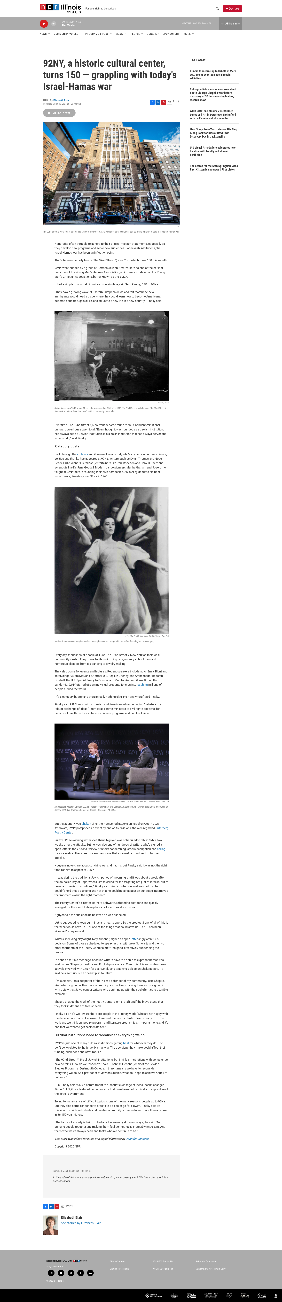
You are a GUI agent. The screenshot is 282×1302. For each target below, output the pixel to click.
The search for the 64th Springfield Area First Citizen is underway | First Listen (214, 167)
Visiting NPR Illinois (119, 1269)
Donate (234, 8)
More (187, 34)
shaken (86, 823)
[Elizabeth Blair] (50, 1225)
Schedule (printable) (206, 1261)
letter (134, 939)
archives (82, 454)
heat (126, 1043)
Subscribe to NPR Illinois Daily (211, 1269)
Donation (153, 34)
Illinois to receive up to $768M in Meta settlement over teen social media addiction (213, 74)
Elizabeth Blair (61, 100)
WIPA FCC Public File (163, 1269)
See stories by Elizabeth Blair (81, 1223)
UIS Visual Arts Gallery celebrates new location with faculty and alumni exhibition (212, 151)
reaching (142, 684)
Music (120, 34)
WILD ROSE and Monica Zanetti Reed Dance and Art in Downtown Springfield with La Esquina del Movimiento (213, 114)
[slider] (58, 23)
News (43, 34)
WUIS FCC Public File (163, 1261)
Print (176, 101)
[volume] (53, 23)
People (135, 34)
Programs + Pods (97, 34)
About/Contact (117, 1261)
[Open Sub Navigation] (49, 34)
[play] (44, 24)
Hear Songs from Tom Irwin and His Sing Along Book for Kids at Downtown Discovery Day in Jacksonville (213, 133)
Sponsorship (171, 34)
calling (161, 849)
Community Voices (66, 34)
